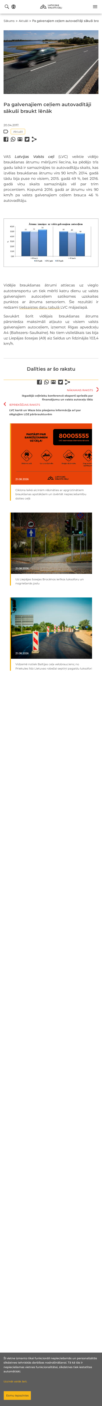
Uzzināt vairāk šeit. (15, 1381)
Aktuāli (23, 21)
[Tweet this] (27, 139)
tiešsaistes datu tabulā (39, 307)
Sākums (9, 21)
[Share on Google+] (20, 139)
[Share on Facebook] (6, 139)
